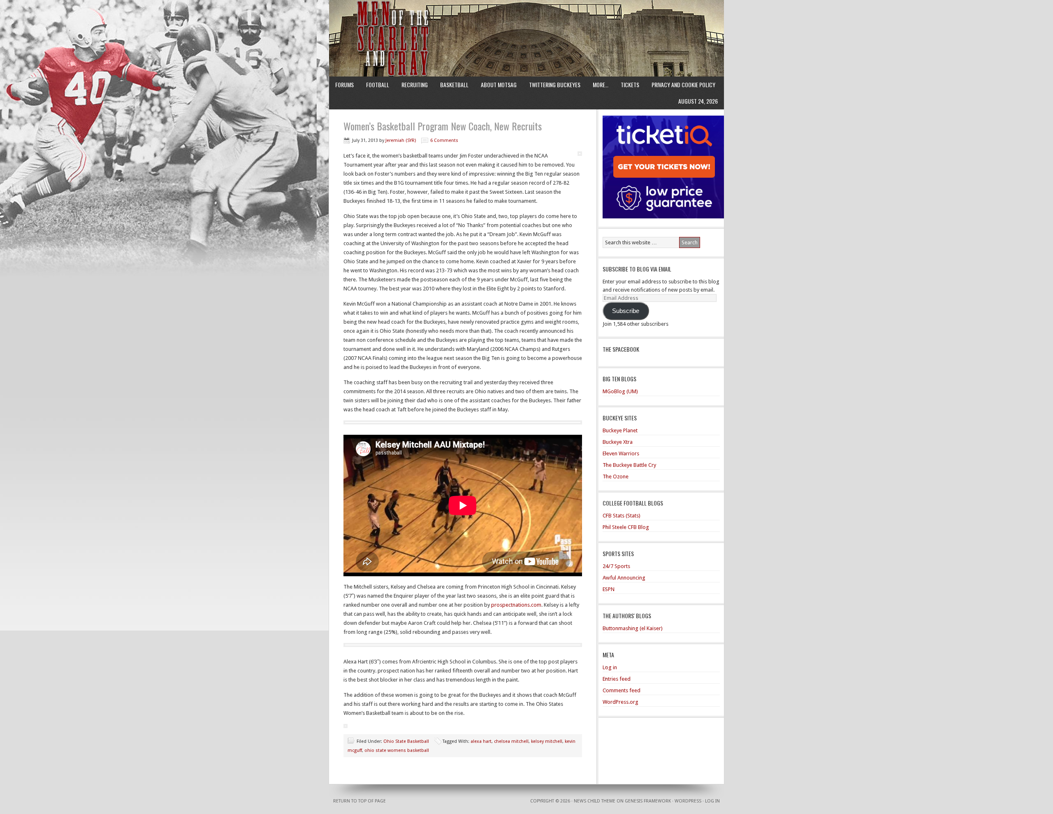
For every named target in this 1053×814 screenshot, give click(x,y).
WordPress (688, 801)
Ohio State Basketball (406, 741)
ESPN (609, 589)
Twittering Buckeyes (554, 84)
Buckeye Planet (620, 430)
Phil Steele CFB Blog (626, 527)
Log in (610, 667)
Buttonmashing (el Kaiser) (633, 628)
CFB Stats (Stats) (621, 516)
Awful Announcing (624, 578)
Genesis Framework (648, 801)
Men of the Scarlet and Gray (526, 22)
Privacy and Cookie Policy (683, 84)
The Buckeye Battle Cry (629, 465)
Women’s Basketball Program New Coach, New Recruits (442, 125)
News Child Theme (594, 801)
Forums (344, 84)
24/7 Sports (616, 566)
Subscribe (625, 311)
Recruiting (414, 84)
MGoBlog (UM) (620, 391)
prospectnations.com (516, 605)
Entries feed (617, 679)
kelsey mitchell (546, 741)
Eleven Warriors (621, 453)
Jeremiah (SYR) (400, 140)
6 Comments (444, 140)
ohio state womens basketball (396, 750)
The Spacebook (621, 349)
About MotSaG (499, 84)
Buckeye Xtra (618, 442)
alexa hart (481, 741)
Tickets (630, 84)
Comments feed (621, 690)
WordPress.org (620, 702)
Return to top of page (359, 801)
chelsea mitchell (511, 741)
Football (377, 84)
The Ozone (616, 476)
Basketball (454, 84)
